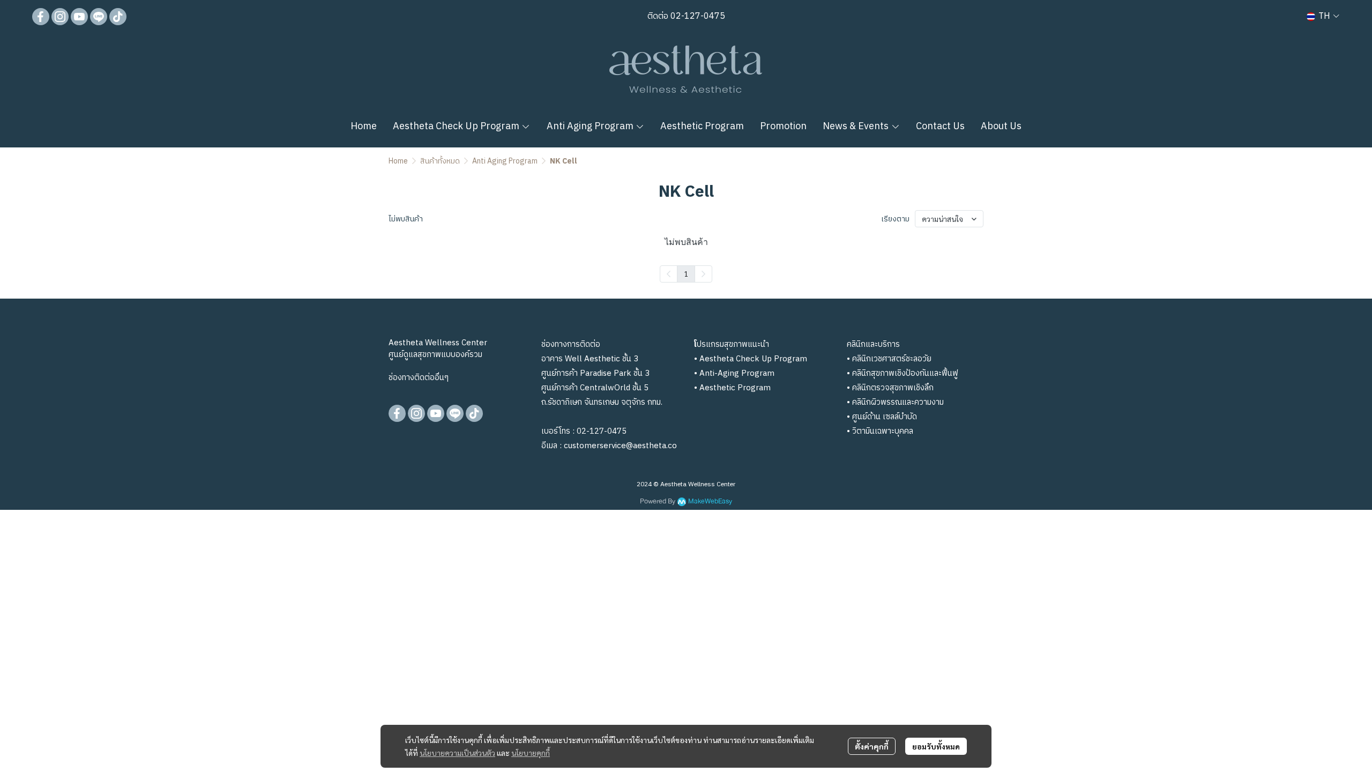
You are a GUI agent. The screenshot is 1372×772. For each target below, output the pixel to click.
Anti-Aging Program (736, 373)
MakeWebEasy (710, 501)
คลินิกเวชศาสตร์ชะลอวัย (891, 359)
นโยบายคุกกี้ (530, 753)
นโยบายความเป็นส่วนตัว (457, 753)
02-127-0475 (696, 16)
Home (398, 161)
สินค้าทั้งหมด (440, 161)
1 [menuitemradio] (686, 273)
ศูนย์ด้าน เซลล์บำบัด (884, 417)
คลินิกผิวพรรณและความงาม (898, 402)
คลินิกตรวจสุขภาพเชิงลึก (893, 388)
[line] (98, 16)
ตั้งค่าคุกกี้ (872, 746)
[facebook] (40, 16)
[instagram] (60, 16)
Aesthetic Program (735, 388)
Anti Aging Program (505, 161)
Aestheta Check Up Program (753, 359)
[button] (1323, 16)
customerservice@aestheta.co (620, 445)
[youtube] (79, 16)
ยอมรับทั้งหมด (936, 746)
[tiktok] (117, 16)
